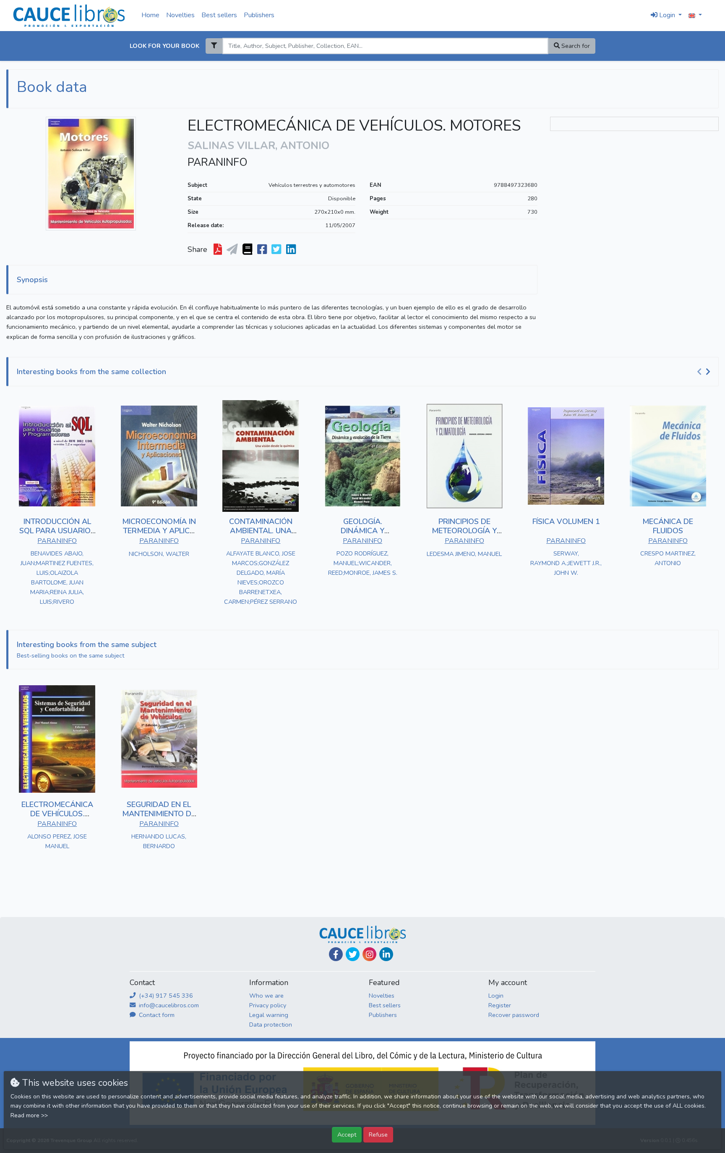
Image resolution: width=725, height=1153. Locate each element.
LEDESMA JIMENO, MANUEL (464, 554)
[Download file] (219, 250)
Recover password (513, 1015)
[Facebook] (336, 954)
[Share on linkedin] (291, 250)
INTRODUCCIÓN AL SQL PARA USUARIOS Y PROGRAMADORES (57, 530)
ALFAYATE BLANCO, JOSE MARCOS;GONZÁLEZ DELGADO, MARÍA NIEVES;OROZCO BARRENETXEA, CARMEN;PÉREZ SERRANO (260, 577)
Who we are (266, 995)
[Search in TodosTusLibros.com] (248, 250)
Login (495, 995)
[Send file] (233, 250)
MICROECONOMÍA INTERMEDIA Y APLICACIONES (159, 530)
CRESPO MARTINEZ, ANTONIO (668, 558)
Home (150, 15)
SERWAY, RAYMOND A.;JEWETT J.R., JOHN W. (566, 563)
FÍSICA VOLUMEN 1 (566, 521)
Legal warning (268, 1015)
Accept (346, 1134)
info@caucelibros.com (168, 1005)
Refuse (378, 1134)
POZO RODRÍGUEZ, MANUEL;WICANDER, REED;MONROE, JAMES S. (362, 563)
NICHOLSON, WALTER (159, 554)
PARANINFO (218, 162)
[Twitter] (353, 954)
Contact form (156, 1015)
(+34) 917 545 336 (165, 995)
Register (499, 1005)
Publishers (259, 15)
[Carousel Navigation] (705, 372)
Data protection (270, 1024)
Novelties (180, 15)
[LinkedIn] (386, 954)
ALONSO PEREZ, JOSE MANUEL (57, 841)
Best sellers (219, 15)
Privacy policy (267, 1005)
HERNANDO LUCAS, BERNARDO (158, 841)
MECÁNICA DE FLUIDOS (667, 526)
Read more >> (29, 1115)
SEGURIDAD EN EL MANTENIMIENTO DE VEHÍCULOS (159, 813)
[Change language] (695, 15)
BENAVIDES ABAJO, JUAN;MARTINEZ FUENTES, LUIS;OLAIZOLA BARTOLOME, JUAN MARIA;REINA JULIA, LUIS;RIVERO (57, 577)
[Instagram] (369, 954)
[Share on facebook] (263, 250)
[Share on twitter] (277, 250)
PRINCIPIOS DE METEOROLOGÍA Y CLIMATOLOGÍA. (464, 530)
